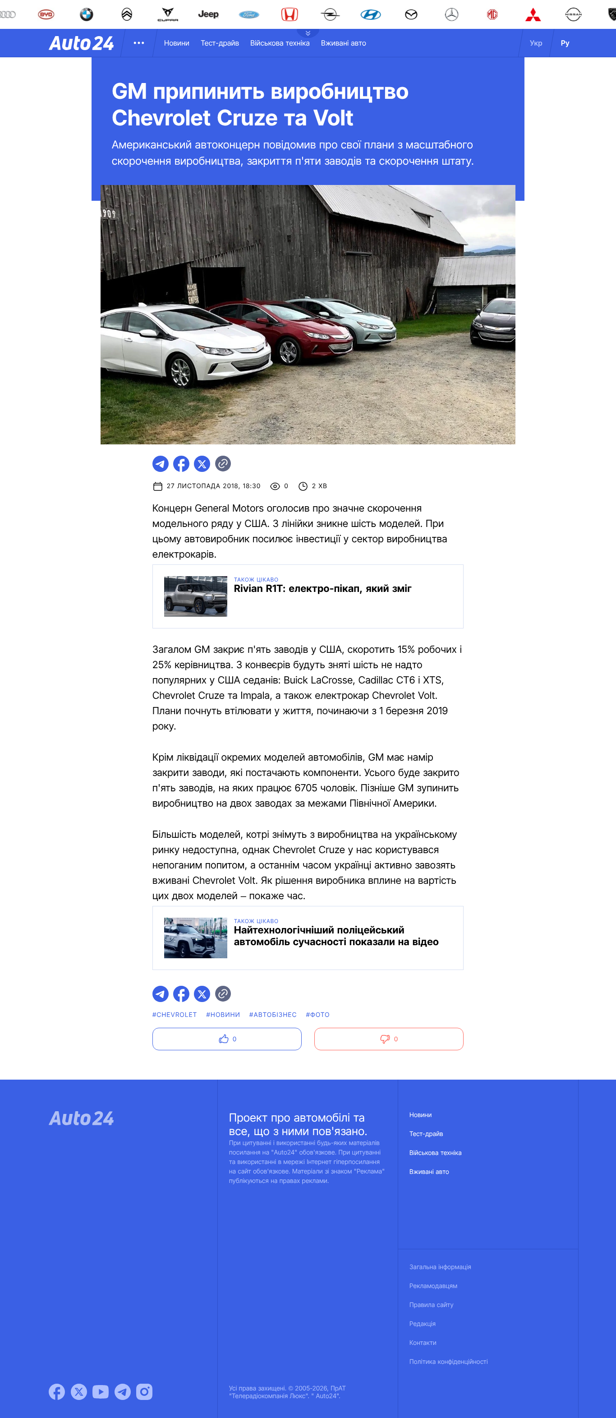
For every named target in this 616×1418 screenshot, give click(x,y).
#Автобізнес (273, 1015)
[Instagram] (144, 1392)
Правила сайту (431, 1305)
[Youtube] (100, 1392)
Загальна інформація (440, 1267)
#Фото (318, 1015)
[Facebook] (57, 1392)
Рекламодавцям (433, 1286)
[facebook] (181, 464)
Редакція (422, 1324)
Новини (176, 42)
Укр (536, 42)
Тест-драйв (220, 42)
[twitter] (202, 464)
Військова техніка (280, 42)
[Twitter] (79, 1392)
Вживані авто (343, 42)
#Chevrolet (174, 1015)
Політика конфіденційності (448, 1362)
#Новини (223, 1015)
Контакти (423, 1343)
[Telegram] (123, 1392)
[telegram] (160, 464)
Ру (565, 42)
